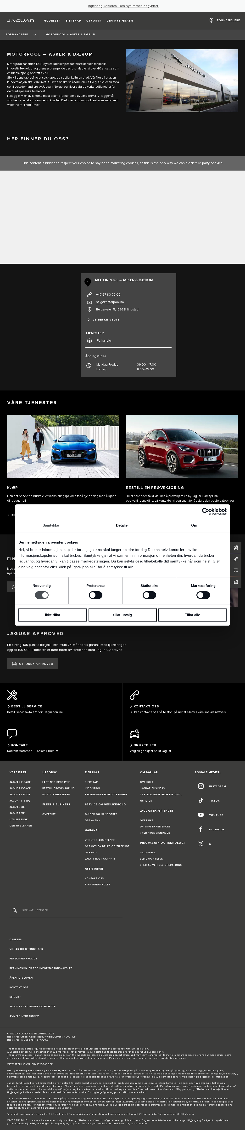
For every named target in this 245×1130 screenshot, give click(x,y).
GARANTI (91, 852)
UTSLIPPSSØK (19, 819)
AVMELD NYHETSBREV (24, 1016)
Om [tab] (194, 525)
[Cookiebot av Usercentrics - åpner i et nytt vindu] (206, 511)
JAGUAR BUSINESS (152, 788)
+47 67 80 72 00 (108, 295)
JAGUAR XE (17, 807)
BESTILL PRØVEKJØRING (58, 788)
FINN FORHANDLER (97, 884)
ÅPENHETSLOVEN (21, 977)
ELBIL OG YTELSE (151, 858)
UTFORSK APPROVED (36, 664)
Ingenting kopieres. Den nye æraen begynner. (123, 6)
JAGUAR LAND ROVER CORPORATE (33, 1006)
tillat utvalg (122, 615)
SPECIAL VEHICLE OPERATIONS (161, 865)
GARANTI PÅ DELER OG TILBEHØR (107, 846)
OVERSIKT (49, 814)
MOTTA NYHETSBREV (56, 794)
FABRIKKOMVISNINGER (155, 833)
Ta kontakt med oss (18, 1114)
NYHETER (146, 800)
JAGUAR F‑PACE (20, 788)
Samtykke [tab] (51, 525)
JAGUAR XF (17, 813)
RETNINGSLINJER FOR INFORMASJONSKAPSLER (41, 968)
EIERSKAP (91, 782)
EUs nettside (96, 1104)
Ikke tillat (52, 615)
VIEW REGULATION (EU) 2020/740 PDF (30, 1064)
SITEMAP (15, 997)
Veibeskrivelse (106, 319)
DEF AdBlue (92, 820)
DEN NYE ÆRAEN (21, 825)
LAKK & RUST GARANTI (100, 858)
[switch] (95, 595)
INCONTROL (93, 788)
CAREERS (16, 939)
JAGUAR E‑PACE (20, 782)
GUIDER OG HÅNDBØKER (101, 814)
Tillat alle (192, 615)
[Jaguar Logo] (20, 20)
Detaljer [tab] (122, 525)
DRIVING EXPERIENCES (155, 826)
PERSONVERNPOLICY (23, 958)
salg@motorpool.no (110, 302)
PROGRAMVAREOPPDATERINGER (106, 794)
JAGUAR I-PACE (20, 794)
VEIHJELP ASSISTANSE (100, 840)
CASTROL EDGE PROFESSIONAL (161, 794)
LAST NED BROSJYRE (56, 782)
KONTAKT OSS (94, 878)
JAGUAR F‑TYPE (20, 800)
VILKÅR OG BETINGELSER (26, 949)
